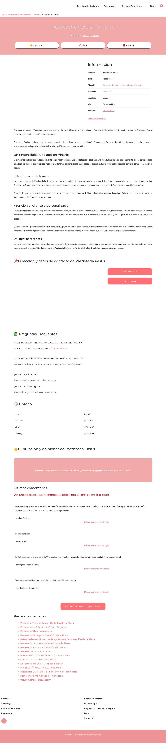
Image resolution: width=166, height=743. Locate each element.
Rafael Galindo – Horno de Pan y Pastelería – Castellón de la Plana (57, 639)
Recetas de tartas (93, 699)
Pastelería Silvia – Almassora (36, 631)
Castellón (95, 36)
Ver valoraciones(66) (97, 119)
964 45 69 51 (61, 348)
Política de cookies (10, 708)
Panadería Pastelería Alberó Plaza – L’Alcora (45, 655)
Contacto (6, 699)
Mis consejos (90, 703)
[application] (98, 6)
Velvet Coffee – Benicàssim (35, 680)
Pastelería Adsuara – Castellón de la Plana (44, 647)
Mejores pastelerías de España (99, 708)
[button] (162, 7)
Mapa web (6, 713)
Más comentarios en (96, 522)
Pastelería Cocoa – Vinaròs (35, 651)
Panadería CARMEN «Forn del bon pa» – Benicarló (48, 671)
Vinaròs (85, 36)
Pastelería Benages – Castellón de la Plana (44, 635)
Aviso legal (6, 703)
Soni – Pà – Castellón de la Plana (38, 659)
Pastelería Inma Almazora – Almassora (42, 676)
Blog (86, 713)
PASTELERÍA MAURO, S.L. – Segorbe (40, 667)
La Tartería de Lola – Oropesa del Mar (41, 663)
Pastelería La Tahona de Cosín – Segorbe (43, 627)
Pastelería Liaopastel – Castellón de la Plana (45, 643)
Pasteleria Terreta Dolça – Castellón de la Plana (47, 623)
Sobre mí (88, 718)
